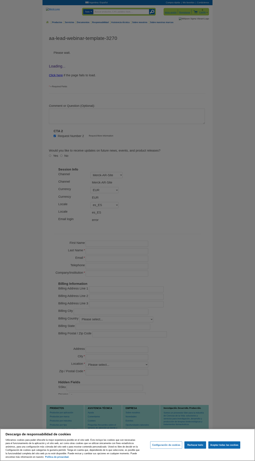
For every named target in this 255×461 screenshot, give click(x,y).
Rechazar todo (195, 445)
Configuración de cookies (166, 445)
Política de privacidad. (57, 456)
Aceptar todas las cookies (224, 445)
